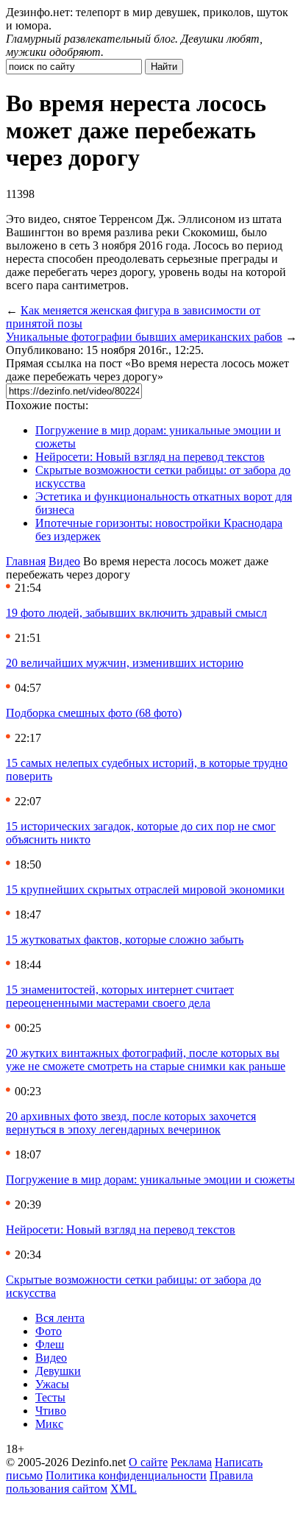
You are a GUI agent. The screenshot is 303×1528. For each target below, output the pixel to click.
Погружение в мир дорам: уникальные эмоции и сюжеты (150, 1179)
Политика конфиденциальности (126, 1475)
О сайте (148, 1462)
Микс (49, 1424)
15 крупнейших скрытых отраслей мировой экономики (145, 889)
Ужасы (52, 1384)
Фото (48, 1331)
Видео (64, 561)
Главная (26, 561)
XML (123, 1488)
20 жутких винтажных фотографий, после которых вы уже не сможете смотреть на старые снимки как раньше (145, 1059)
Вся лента (60, 1318)
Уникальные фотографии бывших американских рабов (144, 336)
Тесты (50, 1397)
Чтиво (50, 1410)
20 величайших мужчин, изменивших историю (124, 663)
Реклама (191, 1462)
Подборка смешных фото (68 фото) (94, 713)
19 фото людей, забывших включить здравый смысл (136, 612)
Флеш (49, 1344)
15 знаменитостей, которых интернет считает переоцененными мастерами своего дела (120, 996)
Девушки (58, 1371)
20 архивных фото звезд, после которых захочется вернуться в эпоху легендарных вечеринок (131, 1123)
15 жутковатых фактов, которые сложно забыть (124, 939)
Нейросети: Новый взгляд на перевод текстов (150, 456)
